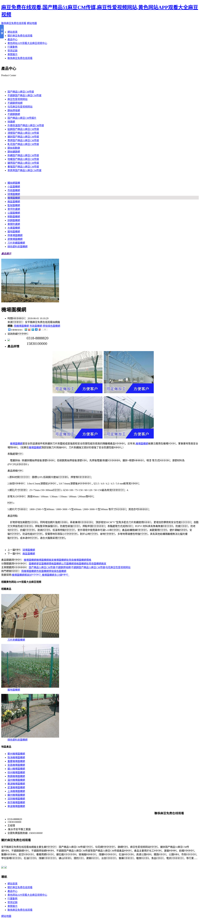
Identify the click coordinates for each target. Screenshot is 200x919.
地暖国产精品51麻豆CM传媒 (23, 159)
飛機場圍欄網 (21, 326)
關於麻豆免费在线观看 (20, 35)
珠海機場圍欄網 (16, 757)
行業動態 (13, 47)
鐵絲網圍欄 (14, 183)
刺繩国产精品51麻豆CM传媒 (23, 155)
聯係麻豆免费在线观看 (13, 23)
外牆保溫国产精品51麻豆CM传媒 (26, 125)
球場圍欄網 (14, 194)
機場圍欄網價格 (82, 560)
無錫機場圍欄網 (16, 776)
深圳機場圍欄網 (16, 798)
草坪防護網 (14, 209)
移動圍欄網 (14, 216)
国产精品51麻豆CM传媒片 (22, 118)
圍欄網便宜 (35, 563)
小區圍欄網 (14, 186)
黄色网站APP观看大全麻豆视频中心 (27, 43)
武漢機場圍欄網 (16, 787)
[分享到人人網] (36, 329)
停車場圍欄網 (15, 235)
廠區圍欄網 (14, 201)
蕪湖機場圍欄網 (16, 783)
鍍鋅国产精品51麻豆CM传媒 (23, 136)
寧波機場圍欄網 (16, 806)
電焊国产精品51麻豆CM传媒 (23, 140)
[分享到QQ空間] (26, 329)
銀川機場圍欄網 (16, 768)
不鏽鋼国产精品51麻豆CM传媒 (24, 95)
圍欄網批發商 (86, 563)
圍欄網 (5, 176)
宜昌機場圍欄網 (16, 765)
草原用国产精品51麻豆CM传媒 (24, 170)
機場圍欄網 (14, 198)
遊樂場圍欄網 (15, 239)
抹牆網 (11, 121)
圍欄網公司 (60, 563)
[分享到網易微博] (39, 329)
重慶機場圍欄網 (16, 761)
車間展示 (13, 54)
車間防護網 (14, 224)
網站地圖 (32, 23)
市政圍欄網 (14, 190)
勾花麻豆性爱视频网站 (20, 106)
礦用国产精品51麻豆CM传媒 (23, 163)
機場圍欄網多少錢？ (55, 575)
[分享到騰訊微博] (32, 329)
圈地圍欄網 (14, 231)
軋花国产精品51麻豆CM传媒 (23, 144)
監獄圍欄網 (14, 205)
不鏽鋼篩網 (14, 114)
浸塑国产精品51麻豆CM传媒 (23, 133)
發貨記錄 (13, 50)
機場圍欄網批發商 (64, 560)
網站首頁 (13, 32)
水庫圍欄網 (14, 228)
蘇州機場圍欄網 (16, 795)
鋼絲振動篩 (14, 148)
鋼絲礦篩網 (14, 151)
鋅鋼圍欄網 (14, 220)
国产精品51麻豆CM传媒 (14, 85)
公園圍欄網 (14, 213)
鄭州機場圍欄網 (16, 753)
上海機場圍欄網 (16, 791)
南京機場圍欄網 (16, 802)
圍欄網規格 (72, 563)
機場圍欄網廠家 (45, 560)
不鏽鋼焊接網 (15, 103)
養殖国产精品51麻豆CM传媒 (23, 166)
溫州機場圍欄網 (16, 780)
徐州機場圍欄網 (16, 772)
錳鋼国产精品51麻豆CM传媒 (23, 129)
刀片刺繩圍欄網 (16, 242)
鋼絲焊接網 (14, 110)
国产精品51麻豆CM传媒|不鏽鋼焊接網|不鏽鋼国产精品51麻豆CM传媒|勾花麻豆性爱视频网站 (79, 567)
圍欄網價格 (47, 563)
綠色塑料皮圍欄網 (18, 246)
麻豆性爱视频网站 (18, 99)
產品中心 (13, 39)
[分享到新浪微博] (29, 329)
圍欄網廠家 (100, 563)
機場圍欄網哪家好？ (27, 575)
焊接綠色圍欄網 (51, 326)
